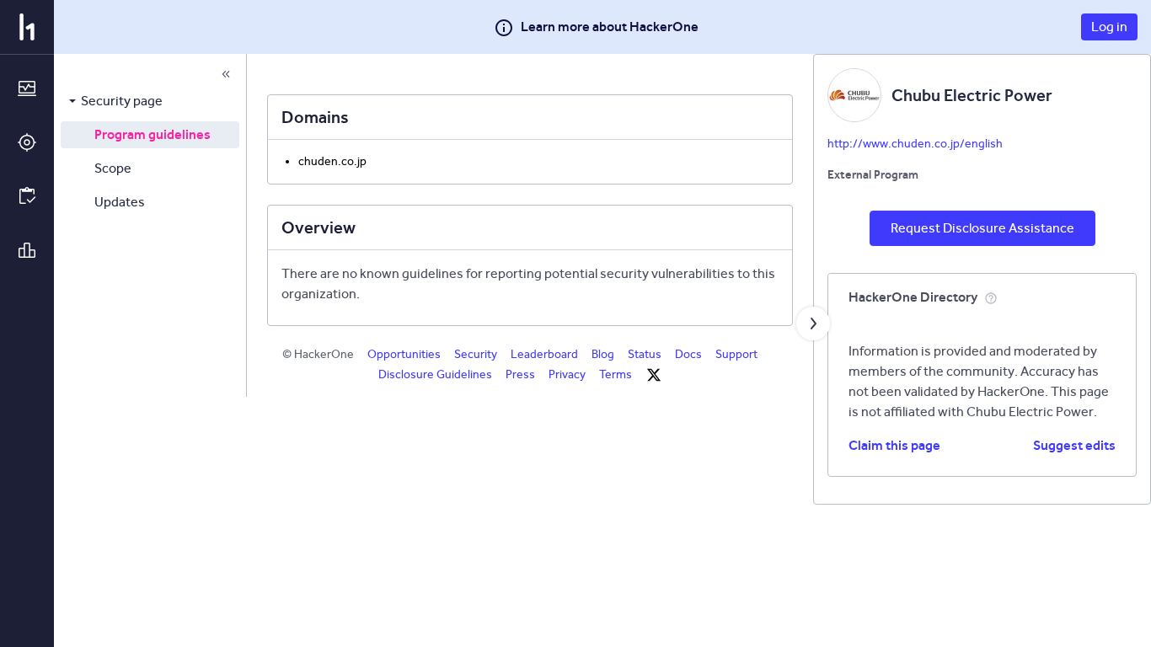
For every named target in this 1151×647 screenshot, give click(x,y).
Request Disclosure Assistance (982, 228)
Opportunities (404, 354)
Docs (688, 354)
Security (475, 354)
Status (644, 354)
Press (520, 374)
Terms (615, 374)
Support (736, 354)
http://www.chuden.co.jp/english (915, 143)
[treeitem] (150, 101)
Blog (603, 354)
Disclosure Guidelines (435, 374)
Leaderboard (544, 354)
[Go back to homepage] (26, 26)
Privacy (567, 374)
